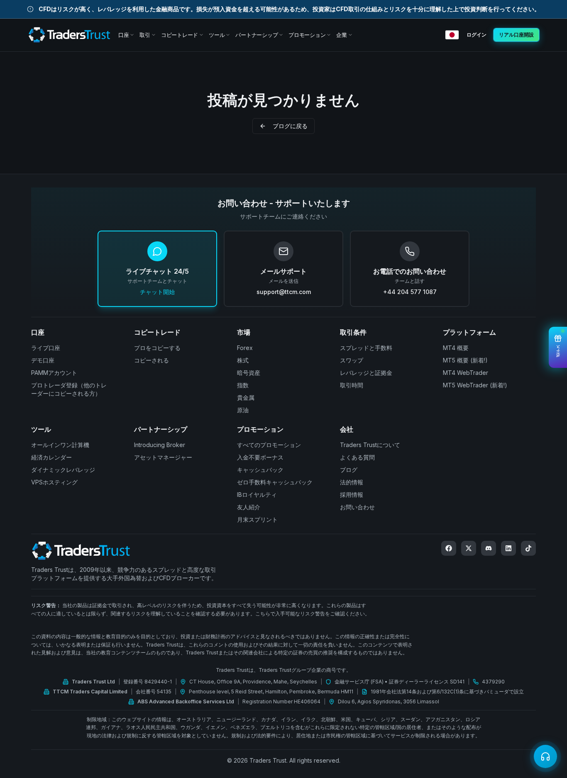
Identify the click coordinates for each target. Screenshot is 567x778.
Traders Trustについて (370, 444)
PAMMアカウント (54, 372)
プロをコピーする (157, 347)
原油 (243, 409)
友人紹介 (248, 507)
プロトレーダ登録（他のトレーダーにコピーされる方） (69, 389)
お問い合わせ (357, 507)
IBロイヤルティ (257, 494)
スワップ (351, 360)
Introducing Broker (159, 444)
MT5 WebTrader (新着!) (475, 385)
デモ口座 (42, 360)
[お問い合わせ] (545, 756)
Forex (245, 347)
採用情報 (351, 494)
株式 (243, 360)
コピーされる (151, 360)
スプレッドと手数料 (366, 347)
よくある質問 (357, 457)
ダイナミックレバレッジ (63, 469)
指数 (243, 385)
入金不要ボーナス (260, 457)
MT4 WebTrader (465, 372)
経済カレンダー (51, 457)
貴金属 (245, 397)
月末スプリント (257, 519)
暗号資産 (248, 372)
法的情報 (351, 482)
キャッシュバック (260, 469)
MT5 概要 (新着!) (465, 360)
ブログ (348, 469)
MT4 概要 (456, 347)
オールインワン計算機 (60, 444)
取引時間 (351, 385)
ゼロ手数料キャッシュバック (275, 482)
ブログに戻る (290, 125)
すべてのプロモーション (269, 444)
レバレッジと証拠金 (366, 372)
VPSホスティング (54, 482)
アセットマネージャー (163, 457)
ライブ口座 (45, 347)
